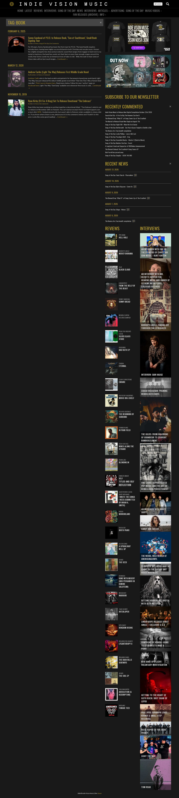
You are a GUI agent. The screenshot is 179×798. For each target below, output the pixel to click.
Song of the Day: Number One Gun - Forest (118, 143)
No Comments (54, 43)
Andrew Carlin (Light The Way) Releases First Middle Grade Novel (58, 72)
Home (20, 10)
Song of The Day (135, 10)
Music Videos (152, 10)
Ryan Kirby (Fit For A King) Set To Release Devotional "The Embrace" (59, 101)
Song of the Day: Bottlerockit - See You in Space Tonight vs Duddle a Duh (128, 127)
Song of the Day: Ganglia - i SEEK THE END (118, 155)
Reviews (38, 10)
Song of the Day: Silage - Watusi (115, 209)
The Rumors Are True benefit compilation (118, 130)
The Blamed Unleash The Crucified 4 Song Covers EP (121, 149)
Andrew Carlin (33, 78)
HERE (39, 112)
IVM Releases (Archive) (85, 14)
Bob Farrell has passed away (114, 152)
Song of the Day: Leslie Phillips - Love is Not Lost (120, 133)
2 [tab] (110, 86)
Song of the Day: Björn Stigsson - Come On (118, 186)
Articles (103, 10)
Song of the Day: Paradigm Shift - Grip (117, 137)
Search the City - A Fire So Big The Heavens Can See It (122, 115)
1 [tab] (107, 86)
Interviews (50, 10)
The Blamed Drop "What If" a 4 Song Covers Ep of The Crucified (125, 118)
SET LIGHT (158, 4)
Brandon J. (33, 75)
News (80, 10)
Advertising (117, 10)
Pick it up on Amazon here (46, 83)
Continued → (62, 59)
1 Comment (46, 75)
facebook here (33, 85)
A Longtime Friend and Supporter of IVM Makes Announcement (125, 146)
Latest (28, 10)
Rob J (31, 43)
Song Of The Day (67, 10)
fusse (99, 793)
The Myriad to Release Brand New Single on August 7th (122, 121)
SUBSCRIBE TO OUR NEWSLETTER (132, 96)
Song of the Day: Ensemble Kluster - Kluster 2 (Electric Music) (125, 140)
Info (102, 14)
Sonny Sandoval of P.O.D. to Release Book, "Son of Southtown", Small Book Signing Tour (62, 39)
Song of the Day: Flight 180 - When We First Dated (121, 124)
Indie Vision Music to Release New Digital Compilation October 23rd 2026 (128, 112)
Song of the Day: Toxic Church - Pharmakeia (119, 175)
